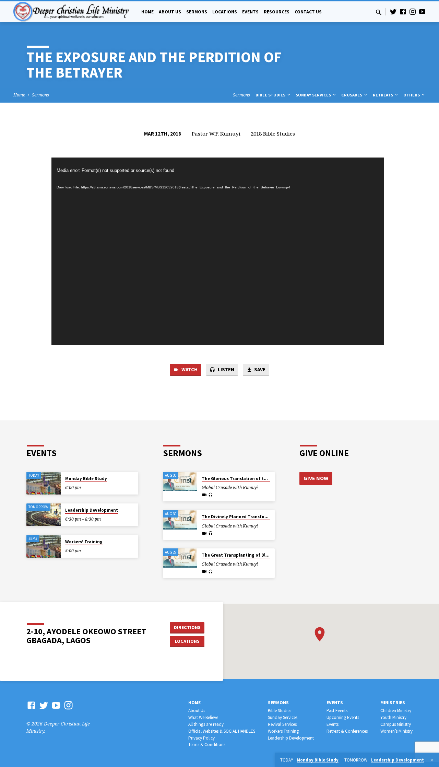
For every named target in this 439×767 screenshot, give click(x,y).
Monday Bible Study (86, 478)
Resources (276, 12)
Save (259, 369)
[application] (217, 251)
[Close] (432, 760)
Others (412, 94)
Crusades (352, 94)
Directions (187, 627)
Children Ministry (395, 710)
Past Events (337, 710)
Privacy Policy (201, 738)
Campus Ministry (395, 724)
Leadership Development (91, 510)
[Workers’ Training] (43, 546)
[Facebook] (403, 11)
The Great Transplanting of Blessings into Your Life (256, 555)
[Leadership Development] (43, 514)
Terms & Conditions (206, 744)
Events (250, 12)
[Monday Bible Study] (43, 483)
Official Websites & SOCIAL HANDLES (221, 731)
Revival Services (282, 724)
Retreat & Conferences (347, 731)
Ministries (392, 703)
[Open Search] (378, 12)
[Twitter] (393, 11)
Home (147, 12)
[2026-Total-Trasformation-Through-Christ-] (180, 481)
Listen (225, 369)
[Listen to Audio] (210, 495)
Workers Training (283, 731)
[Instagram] (412, 11)
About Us (170, 12)
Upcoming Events (343, 717)
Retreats (383, 94)
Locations (224, 12)
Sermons (196, 12)
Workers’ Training (84, 542)
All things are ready (206, 724)
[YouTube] (422, 11)
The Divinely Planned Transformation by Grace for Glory (261, 517)
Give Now (316, 478)
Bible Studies (271, 94)
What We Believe (203, 717)
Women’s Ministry (396, 731)
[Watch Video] (204, 495)
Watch (189, 369)
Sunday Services (314, 94)
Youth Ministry (393, 717)
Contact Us (308, 12)
